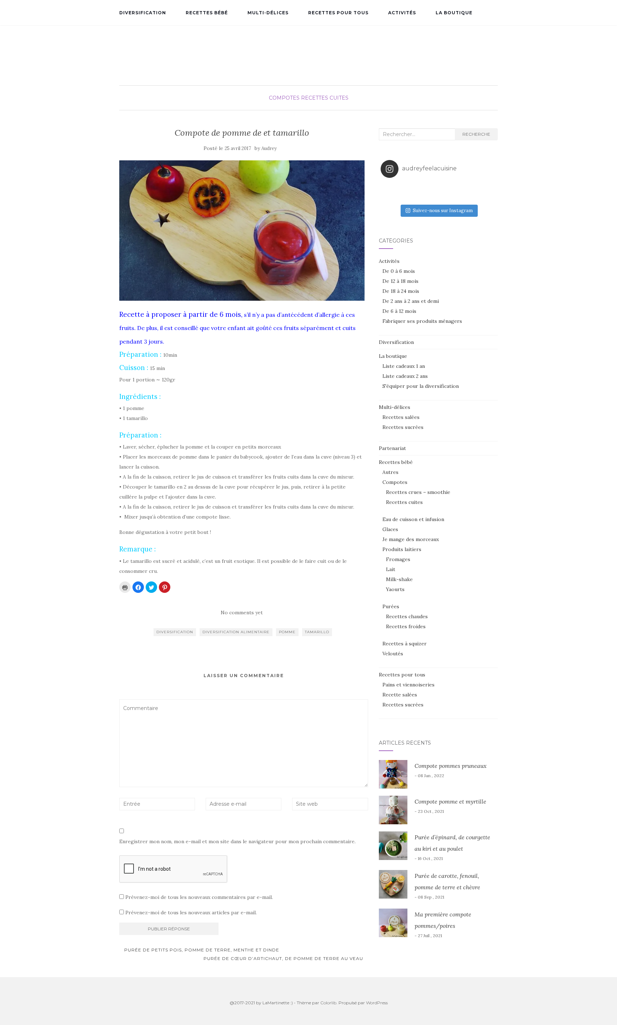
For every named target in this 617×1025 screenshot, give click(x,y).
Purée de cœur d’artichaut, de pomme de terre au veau (284, 958)
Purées (390, 606)
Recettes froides (406, 626)
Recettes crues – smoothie (418, 492)
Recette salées (399, 694)
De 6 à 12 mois (399, 311)
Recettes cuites (324, 98)
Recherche (476, 134)
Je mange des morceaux (410, 539)
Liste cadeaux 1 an (403, 366)
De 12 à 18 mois (400, 281)
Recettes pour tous (338, 12)
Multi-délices (268, 12)
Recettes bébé (207, 12)
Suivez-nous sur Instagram (443, 211)
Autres (390, 472)
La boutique (454, 12)
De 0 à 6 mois (398, 271)
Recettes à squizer (404, 643)
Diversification (142, 12)
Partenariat (392, 448)
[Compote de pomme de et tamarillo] (242, 230)
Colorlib (328, 1002)
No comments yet (242, 612)
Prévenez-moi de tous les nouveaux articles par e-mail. (191, 912)
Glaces (390, 529)
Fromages (398, 559)
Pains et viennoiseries (408, 684)
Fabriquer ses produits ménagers (422, 321)
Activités (402, 12)
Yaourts (395, 589)
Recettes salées (401, 417)
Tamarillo (317, 632)
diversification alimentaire (236, 632)
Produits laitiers (401, 549)
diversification (174, 632)
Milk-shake (399, 579)
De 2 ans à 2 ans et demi (410, 301)
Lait (390, 569)
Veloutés (392, 653)
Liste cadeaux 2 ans (405, 376)
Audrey (269, 148)
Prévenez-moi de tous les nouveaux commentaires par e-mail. (199, 897)
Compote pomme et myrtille (450, 801)
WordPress (377, 1002)
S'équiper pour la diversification (420, 386)
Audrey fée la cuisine (308, 48)
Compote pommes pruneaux (451, 765)
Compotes (284, 98)
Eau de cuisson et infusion (413, 519)
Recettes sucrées (402, 427)
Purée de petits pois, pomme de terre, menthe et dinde (201, 949)
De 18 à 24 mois (400, 291)
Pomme (287, 632)
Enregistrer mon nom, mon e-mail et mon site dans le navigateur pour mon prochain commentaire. (237, 841)
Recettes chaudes (407, 616)
